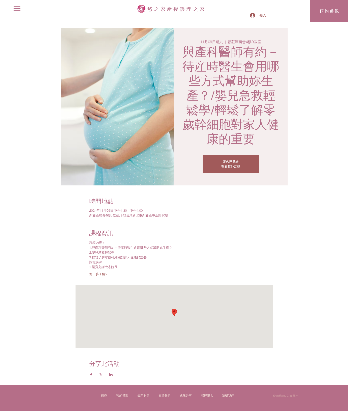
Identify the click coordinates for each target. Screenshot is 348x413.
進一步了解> (98, 274)
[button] (17, 8)
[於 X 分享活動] (101, 374)
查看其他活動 (230, 166)
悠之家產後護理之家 (176, 8)
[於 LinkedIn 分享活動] (111, 374)
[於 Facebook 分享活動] (91, 374)
